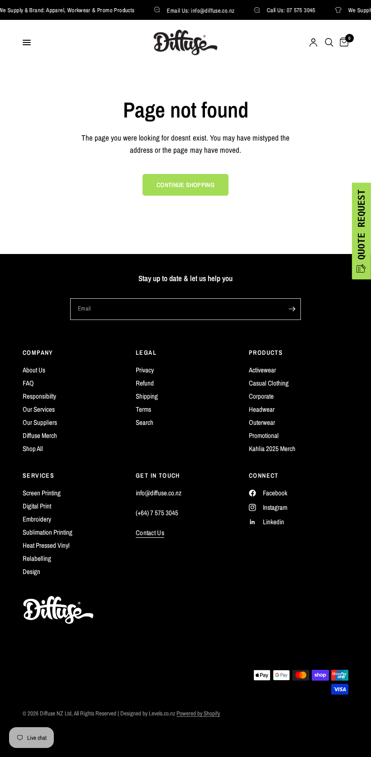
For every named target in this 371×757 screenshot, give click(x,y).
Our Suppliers (40, 422)
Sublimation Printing (47, 532)
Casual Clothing (269, 383)
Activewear (262, 370)
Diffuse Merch (40, 435)
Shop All (33, 448)
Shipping (147, 396)
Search (144, 422)
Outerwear (262, 422)
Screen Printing (42, 493)
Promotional (264, 435)
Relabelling (37, 558)
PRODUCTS (266, 352)
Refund (145, 383)
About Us (34, 370)
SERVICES (38, 475)
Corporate (261, 396)
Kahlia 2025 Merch (272, 448)
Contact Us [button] (150, 532)
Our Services (39, 409)
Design (31, 571)
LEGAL (146, 352)
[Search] (329, 42)
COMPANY (38, 352)
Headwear (262, 409)
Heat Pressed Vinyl (46, 545)
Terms (143, 409)
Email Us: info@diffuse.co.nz (199, 10)
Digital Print (37, 506)
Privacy (145, 370)
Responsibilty (39, 396)
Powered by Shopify (198, 713)
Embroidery (37, 519)
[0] (342, 42)
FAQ (28, 383)
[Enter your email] (292, 309)
